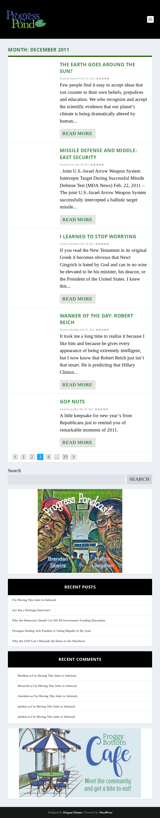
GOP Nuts (72, 401)
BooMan (74, 243)
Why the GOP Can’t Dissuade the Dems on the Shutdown (48, 641)
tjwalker (74, 409)
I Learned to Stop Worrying (98, 236)
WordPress (105, 812)
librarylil (23, 686)
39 (65, 456)
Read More (77, 133)
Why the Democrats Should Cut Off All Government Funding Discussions (58, 620)
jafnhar (22, 706)
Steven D (74, 78)
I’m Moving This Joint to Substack (34, 600)
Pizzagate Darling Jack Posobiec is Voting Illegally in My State (51, 630)
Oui (72, 164)
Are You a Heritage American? (31, 610)
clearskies (24, 696)
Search (14, 470)
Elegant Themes (72, 812)
